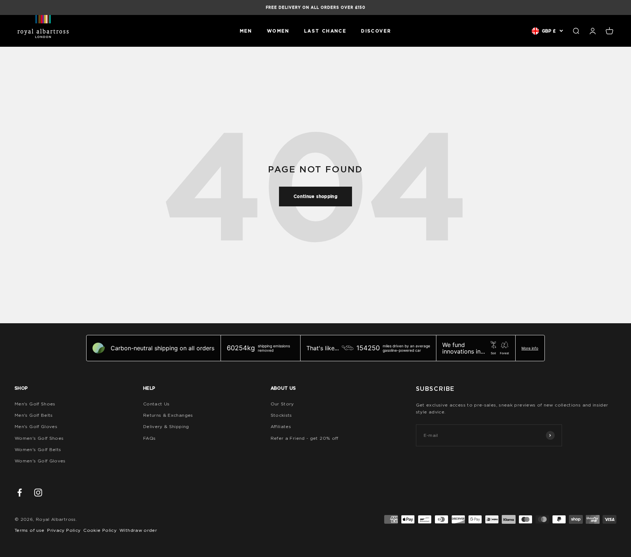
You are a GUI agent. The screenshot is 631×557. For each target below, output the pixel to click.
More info (529, 348)
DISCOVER (376, 31)
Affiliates (281, 426)
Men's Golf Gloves (36, 426)
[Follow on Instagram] (38, 492)
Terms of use (29, 530)
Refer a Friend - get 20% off (305, 438)
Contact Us (156, 404)
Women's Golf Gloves (40, 460)
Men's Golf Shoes (35, 404)
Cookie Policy (99, 530)
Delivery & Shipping (166, 426)
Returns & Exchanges (168, 415)
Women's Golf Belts (38, 449)
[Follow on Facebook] (19, 492)
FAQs (149, 438)
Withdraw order (138, 530)
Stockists (281, 415)
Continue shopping (315, 196)
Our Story (282, 404)
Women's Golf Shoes (39, 438)
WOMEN (278, 31)
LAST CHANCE (325, 31)
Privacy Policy (63, 530)
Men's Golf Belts (34, 415)
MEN (246, 31)
